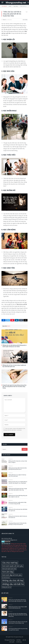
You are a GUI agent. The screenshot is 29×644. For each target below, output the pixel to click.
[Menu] (2, 2)
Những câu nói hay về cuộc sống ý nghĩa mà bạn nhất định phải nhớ (14, 365)
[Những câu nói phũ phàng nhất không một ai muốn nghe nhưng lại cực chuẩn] (14, 336)
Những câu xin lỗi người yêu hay (14, 545)
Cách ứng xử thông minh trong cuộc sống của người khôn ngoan (17, 629)
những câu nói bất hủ (13, 584)
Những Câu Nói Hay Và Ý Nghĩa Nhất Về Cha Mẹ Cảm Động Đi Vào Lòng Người (17, 482)
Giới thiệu (18, 640)
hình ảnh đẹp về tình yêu (11, 575)
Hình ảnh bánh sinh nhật (9, 569)
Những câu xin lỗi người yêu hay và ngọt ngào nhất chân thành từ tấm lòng (17, 489)
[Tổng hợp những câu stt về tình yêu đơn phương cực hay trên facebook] (4, 522)
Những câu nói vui (6, 587)
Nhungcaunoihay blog (10, 640)
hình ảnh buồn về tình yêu (12, 566)
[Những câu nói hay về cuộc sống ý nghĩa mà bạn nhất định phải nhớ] (14, 356)
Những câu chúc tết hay (12, 580)
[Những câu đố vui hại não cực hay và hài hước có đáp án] (4, 460)
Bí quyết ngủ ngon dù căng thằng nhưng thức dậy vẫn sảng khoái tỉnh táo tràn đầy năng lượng (14, 386)
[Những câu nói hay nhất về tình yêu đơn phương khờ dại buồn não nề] (4, 467)
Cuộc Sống (25, 19)
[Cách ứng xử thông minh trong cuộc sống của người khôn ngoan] (4, 628)
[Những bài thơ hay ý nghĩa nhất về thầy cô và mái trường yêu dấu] (4, 502)
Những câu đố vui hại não (17, 551)
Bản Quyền (11, 642)
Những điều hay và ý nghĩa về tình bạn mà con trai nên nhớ (17, 475)
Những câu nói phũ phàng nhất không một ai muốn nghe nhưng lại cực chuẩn (15, 345)
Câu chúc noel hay (10, 562)
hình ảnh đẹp (7, 572)
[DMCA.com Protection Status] (5, 542)
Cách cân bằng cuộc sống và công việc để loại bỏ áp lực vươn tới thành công (17, 622)
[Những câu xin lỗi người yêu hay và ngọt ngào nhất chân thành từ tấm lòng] (4, 488)
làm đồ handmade (5, 577)
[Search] (28, 2)
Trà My (4, 19)
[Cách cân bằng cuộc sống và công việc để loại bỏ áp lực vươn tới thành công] (4, 621)
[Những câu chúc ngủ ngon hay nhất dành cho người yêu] (4, 509)
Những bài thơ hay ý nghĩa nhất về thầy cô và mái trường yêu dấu (17, 503)
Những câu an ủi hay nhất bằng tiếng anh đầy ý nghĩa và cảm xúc (17, 496)
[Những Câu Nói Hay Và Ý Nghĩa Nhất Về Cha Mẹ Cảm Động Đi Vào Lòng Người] (4, 481)
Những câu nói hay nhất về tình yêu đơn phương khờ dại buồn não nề (17, 468)
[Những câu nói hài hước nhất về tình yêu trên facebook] (4, 516)
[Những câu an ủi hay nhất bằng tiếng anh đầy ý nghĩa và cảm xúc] (4, 495)
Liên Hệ (24, 640)
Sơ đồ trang (18, 642)
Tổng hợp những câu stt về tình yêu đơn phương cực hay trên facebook (17, 523)
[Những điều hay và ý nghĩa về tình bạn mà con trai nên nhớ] (4, 474)
